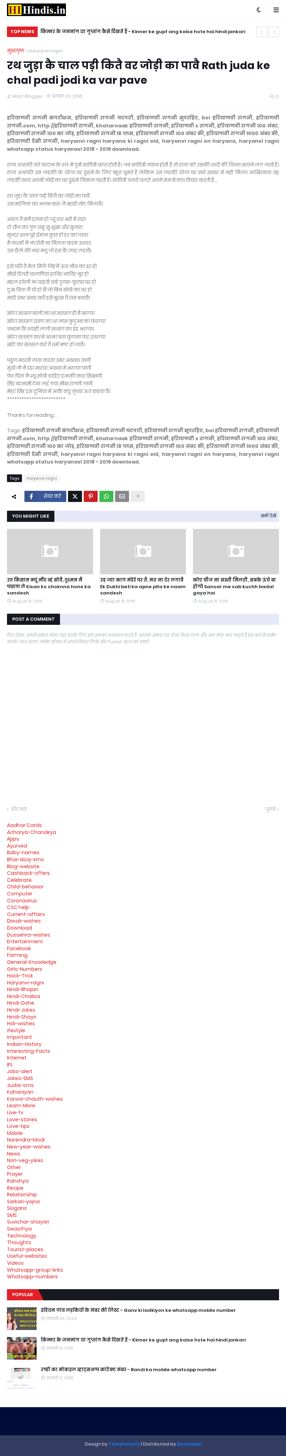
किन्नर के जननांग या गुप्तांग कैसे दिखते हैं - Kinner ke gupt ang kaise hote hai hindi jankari (142, 31)
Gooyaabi (189, 1444)
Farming (17, 955)
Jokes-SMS (20, 1078)
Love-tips (18, 1126)
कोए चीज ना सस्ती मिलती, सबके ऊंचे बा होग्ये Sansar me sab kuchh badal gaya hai (234, 586)
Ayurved (17, 845)
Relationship (22, 1194)
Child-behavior (25, 886)
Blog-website (23, 866)
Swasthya (19, 1228)
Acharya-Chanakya (31, 832)
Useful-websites (27, 1255)
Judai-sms (20, 1085)
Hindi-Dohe (20, 1002)
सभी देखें (268, 516)
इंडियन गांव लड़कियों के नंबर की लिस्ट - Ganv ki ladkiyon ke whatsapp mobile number (138, 1310)
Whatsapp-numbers (32, 1276)
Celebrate (19, 880)
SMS (12, 1215)
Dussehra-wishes (28, 934)
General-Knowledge (32, 962)
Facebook (19, 948)
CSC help (18, 907)
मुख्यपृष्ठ (15, 50)
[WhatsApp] (106, 496)
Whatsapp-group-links (35, 1269)
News (13, 1153)
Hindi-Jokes (21, 1009)
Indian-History (24, 1044)
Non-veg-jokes (25, 1160)
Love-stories (22, 1119)
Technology (21, 1235)
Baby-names (23, 852)
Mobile (15, 1133)
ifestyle (16, 1030)
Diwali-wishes (24, 920)
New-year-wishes (29, 1146)
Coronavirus (22, 900)
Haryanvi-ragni (45, 50)
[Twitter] (75, 496)
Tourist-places (25, 1249)
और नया (18, 809)
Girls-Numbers (24, 969)
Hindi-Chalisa (23, 996)
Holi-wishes (21, 1023)
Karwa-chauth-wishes (35, 1098)
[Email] (122, 496)
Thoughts (19, 1242)
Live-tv (15, 1112)
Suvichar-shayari (28, 1221)
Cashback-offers (28, 873)
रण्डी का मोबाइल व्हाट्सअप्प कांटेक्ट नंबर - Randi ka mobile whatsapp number (129, 1370)
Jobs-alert (19, 1071)
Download (19, 927)
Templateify (124, 1444)
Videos (15, 1262)
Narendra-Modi (26, 1139)
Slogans (17, 1208)
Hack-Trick (20, 975)
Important (19, 1037)
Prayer (15, 1173)
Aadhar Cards (24, 825)
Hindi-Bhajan (22, 989)
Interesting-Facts (28, 1051)
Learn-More (21, 1105)
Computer (19, 893)
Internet (17, 1057)
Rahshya (18, 1180)
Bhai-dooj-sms (25, 859)
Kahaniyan (20, 1091)
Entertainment (25, 941)
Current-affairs (26, 914)
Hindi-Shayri (21, 1016)
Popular (22, 1294)
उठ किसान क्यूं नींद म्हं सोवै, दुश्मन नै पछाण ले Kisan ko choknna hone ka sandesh (49, 586)
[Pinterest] (91, 496)
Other (14, 1167)
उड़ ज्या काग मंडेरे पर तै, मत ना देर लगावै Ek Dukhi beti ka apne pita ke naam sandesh (143, 586)
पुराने (271, 809)
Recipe (15, 1187)
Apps (13, 838)
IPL (10, 1064)
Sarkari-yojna (23, 1201)
